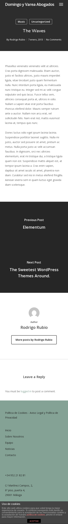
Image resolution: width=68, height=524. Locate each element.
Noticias (10, 449)
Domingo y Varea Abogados (29, 4)
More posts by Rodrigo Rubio (34, 339)
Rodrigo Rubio (17, 39)
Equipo (9, 442)
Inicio (8, 430)
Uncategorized (40, 21)
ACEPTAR (34, 521)
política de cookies (36, 514)
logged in (26, 391)
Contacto (10, 455)
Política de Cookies (16, 412)
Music (21, 21)
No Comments (53, 39)
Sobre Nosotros (14, 436)
